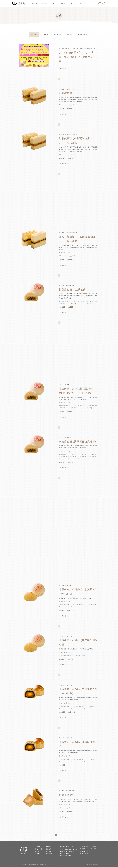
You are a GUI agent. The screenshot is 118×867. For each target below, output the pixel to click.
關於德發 (35, 3)
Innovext (95, 864)
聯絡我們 (83, 3)
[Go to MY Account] (102, 3)
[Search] (105, 3)
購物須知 (54, 3)
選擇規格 (63, 114)
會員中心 (48, 846)
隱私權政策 (49, 853)
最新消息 (64, 3)
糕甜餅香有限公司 (33, 864)
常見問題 (73, 3)
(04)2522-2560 (91, 846)
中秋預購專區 (82, 34)
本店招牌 (45, 34)
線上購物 (44, 3)
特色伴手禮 (57, 34)
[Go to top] (110, 804)
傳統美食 (70, 34)
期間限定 (38, 853)
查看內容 (63, 69)
